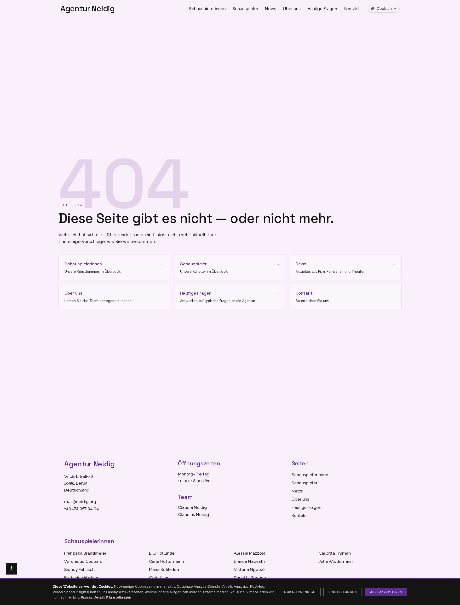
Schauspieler (245, 8)
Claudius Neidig (193, 514)
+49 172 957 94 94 (81, 508)
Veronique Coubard (83, 561)
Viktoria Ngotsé (249, 569)
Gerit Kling (159, 577)
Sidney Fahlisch (79, 569)
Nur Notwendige (299, 592)
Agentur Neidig (87, 9)
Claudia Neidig (192, 507)
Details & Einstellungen (112, 597)
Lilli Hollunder (162, 553)
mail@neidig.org (80, 501)
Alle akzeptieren (386, 592)
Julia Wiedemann (336, 561)
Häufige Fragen (322, 8)
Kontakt (351, 8)
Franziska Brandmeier (85, 553)
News (270, 8)
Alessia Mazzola (249, 553)
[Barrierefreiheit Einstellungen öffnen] (11, 569)
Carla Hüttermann (166, 561)
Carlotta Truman (335, 553)
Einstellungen (343, 592)
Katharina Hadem (81, 577)
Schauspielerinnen (207, 8)
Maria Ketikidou (164, 569)
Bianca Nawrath (249, 561)
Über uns (292, 8)
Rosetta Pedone (250, 577)
